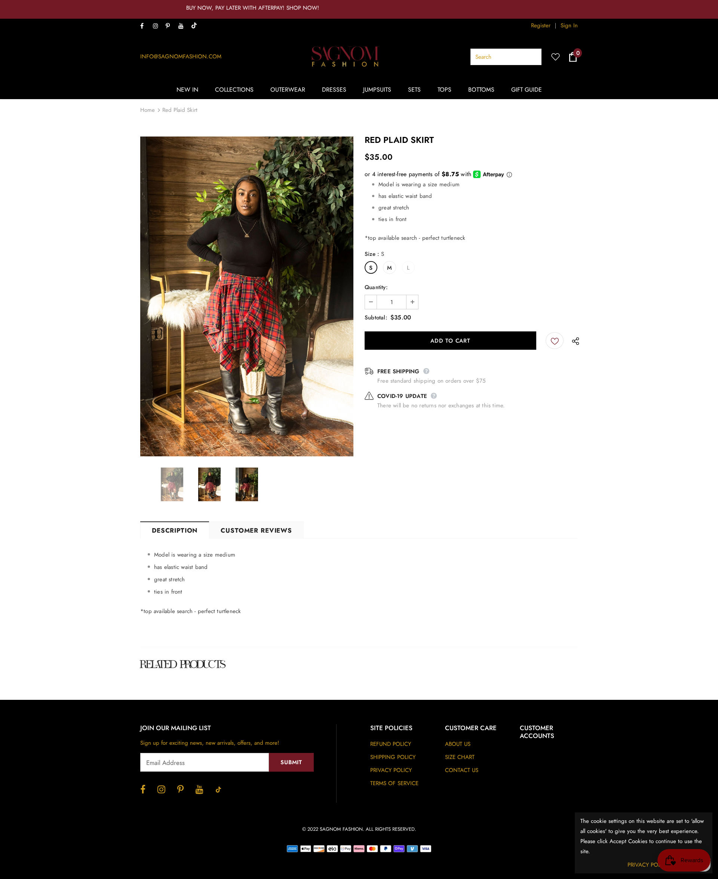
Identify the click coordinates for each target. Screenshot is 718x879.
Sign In (569, 25)
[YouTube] (183, 26)
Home (147, 110)
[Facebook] (145, 26)
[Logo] (346, 57)
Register (540, 25)
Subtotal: (376, 317)
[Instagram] (157, 26)
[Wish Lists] (555, 340)
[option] (246, 296)
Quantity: (376, 287)
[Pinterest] (170, 26)
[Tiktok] (195, 26)
